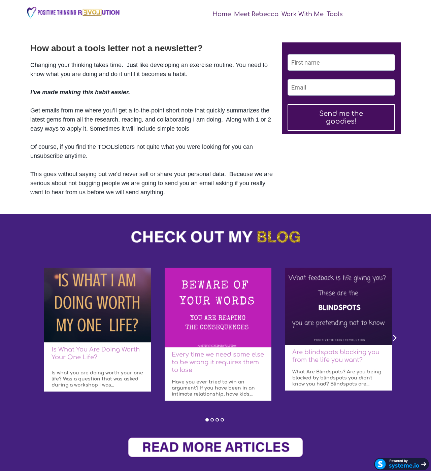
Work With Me (302, 14)
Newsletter (362, 14)
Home (221, 14)
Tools (335, 14)
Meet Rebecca (256, 14)
